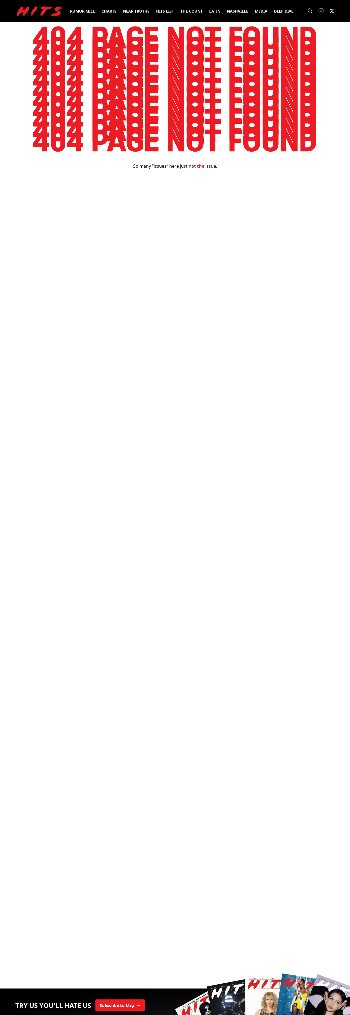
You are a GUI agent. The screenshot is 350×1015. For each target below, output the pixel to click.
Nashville (237, 11)
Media (261, 11)
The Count (191, 11)
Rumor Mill (82, 11)
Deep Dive (283, 11)
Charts (108, 11)
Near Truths (136, 11)
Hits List (165, 11)
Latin (214, 11)
